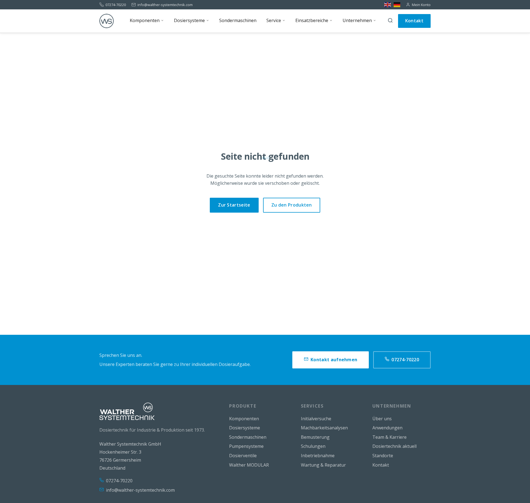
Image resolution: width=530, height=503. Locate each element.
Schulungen (313, 446)
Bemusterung (315, 437)
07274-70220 (115, 5)
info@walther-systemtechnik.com (165, 5)
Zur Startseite (234, 205)
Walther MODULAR (249, 465)
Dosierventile (243, 456)
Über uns (382, 419)
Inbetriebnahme (318, 456)
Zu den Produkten (291, 205)
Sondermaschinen (247, 437)
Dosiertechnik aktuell (394, 446)
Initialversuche (316, 419)
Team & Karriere (389, 437)
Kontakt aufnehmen (334, 360)
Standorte (382, 456)
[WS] (106, 21)
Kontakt (414, 21)
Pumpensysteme (246, 446)
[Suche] (390, 20)
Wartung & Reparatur (323, 465)
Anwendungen (387, 428)
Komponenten (244, 419)
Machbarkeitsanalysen (324, 428)
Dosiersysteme (244, 428)
